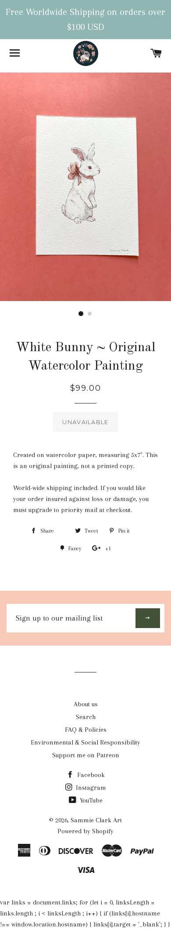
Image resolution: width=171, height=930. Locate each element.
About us (86, 704)
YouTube (90, 800)
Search (86, 717)
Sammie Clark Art (96, 820)
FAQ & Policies (86, 730)
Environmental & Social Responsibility (85, 742)
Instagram (90, 788)
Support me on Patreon (85, 755)
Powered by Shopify (85, 831)
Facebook (90, 775)
